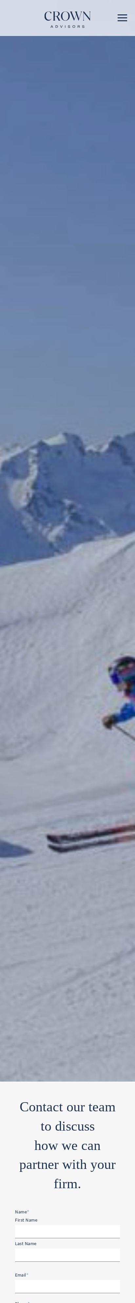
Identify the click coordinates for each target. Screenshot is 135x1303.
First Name (26, 1220)
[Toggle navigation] (122, 17)
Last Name (26, 1243)
